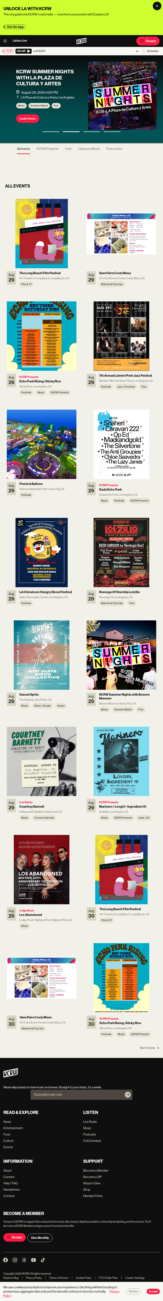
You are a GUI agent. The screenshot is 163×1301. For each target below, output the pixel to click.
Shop (86, 1189)
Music (21, 109)
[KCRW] (10, 1076)
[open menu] (6, 41)
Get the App (15, 27)
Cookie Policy (81, 1277)
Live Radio (90, 1121)
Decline (133, 1291)
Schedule (152, 51)
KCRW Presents (39, 109)
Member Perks (93, 1196)
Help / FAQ (10, 1183)
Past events (114, 148)
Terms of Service (56, 1277)
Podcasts (89, 1134)
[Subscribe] (128, 1095)
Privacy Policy (32, 1277)
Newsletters (11, 1189)
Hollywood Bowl (89, 148)
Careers (8, 1177)
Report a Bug (10, 1277)
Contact (9, 1196)
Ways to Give (91, 1183)
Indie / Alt (59, 109)
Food (6, 1134)
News (7, 1121)
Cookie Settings (135, 1277)
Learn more (28, 122)
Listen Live (20, 40)
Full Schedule (92, 1140)
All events (23, 148)
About (7, 1170)
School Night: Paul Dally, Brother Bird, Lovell (43, 82)
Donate (151, 41)
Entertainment (13, 1128)
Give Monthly (40, 1238)
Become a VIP (92, 1177)
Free (68, 148)
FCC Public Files (106, 1277)
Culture (8, 1140)
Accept (153, 1291)
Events (8, 1147)
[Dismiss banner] (157, 6)
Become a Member (95, 1170)
